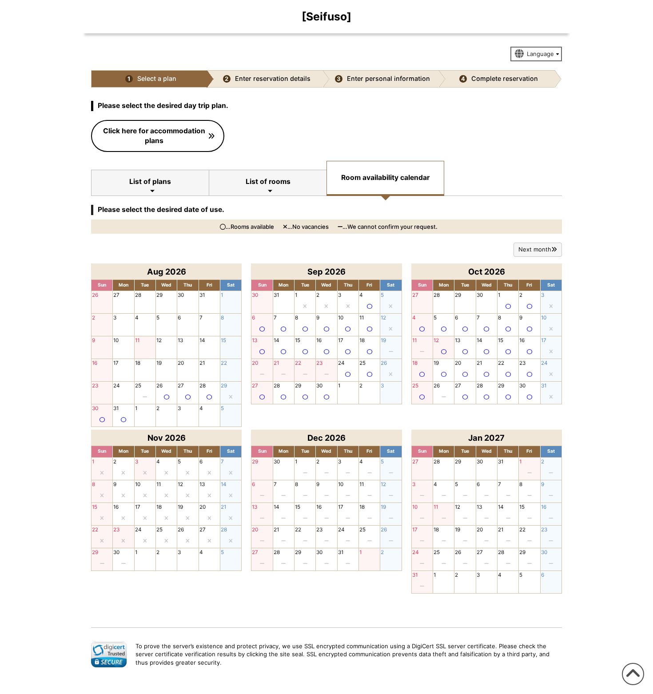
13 (180, 340)
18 (137, 363)
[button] (109, 654)
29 (159, 295)
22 (224, 363)
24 (116, 386)
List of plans (150, 181)
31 (202, 295)
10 (116, 340)
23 (95, 386)
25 (138, 386)
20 (181, 363)
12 (159, 340)
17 (116, 363)
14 (202, 340)
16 (94, 363)
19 (159, 363)
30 (181, 295)
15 (223, 340)
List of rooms (268, 181)
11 (137, 340)
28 (138, 295)
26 (95, 295)
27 (116, 295)
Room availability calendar (385, 177)
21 (202, 363)
